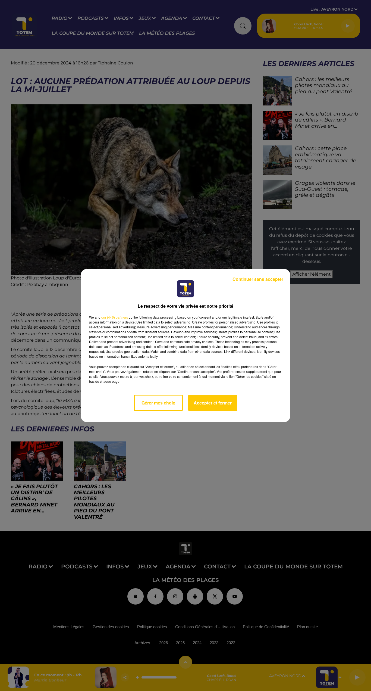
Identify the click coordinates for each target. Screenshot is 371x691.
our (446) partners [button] (114, 317)
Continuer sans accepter (257, 279)
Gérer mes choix (158, 403)
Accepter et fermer (213, 403)
